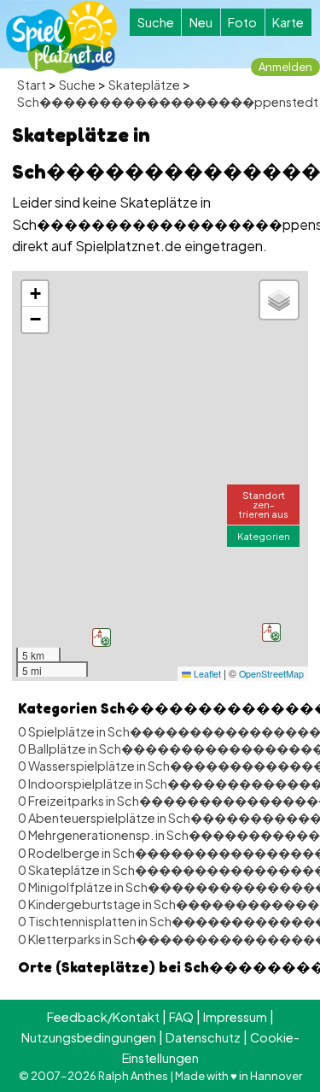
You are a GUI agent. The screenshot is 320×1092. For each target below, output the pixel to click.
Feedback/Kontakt (103, 1016)
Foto (242, 22)
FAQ (181, 1016)
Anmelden (285, 66)
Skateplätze (144, 84)
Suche (155, 22)
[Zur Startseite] (61, 37)
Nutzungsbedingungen (88, 1037)
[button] (101, 637)
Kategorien (263, 536)
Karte (288, 22)
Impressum (235, 1016)
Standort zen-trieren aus (263, 504)
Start (31, 84)
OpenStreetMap (271, 673)
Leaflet (206, 673)
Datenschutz (203, 1037)
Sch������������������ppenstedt (167, 101)
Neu (200, 22)
